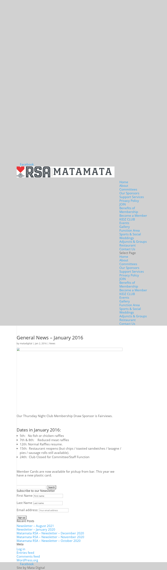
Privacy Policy (129, 201)
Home (123, 182)
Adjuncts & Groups (133, 241)
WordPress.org (27, 560)
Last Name (24, 503)
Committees (128, 189)
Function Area (129, 230)
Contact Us (127, 249)
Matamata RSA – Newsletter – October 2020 (49, 541)
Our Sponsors (129, 193)
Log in (21, 549)
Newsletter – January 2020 (36, 529)
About (123, 186)
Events (124, 223)
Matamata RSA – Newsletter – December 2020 (50, 533)
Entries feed (25, 553)
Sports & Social (130, 234)
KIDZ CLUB (127, 219)
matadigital (26, 343)
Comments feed (28, 556)
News (52, 343)
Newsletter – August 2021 (35, 526)
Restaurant (127, 245)
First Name (25, 495)
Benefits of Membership (128, 210)
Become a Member (133, 215)
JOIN (122, 204)
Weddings (126, 238)
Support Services (131, 197)
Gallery (124, 227)
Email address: (28, 510)
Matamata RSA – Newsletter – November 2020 (50, 537)
